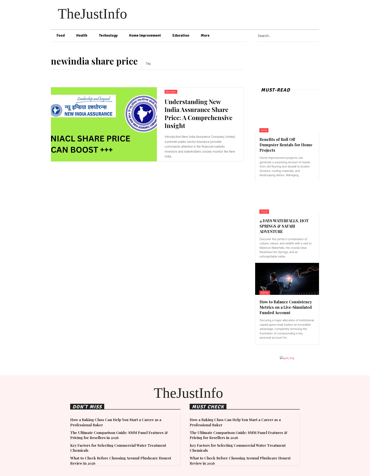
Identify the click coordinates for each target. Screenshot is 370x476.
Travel (264, 211)
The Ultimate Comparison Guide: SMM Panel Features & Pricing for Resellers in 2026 (119, 435)
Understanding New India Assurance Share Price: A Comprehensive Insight (198, 113)
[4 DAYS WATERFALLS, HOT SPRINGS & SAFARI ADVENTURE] (287, 198)
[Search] (317, 36)
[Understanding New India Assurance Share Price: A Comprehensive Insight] (104, 124)
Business (171, 91)
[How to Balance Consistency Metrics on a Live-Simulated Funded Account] (287, 279)
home (264, 130)
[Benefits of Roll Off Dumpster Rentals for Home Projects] (287, 116)
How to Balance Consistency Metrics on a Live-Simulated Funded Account (286, 307)
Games (265, 292)
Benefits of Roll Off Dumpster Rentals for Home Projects (286, 145)
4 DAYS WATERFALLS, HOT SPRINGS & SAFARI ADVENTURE (284, 226)
